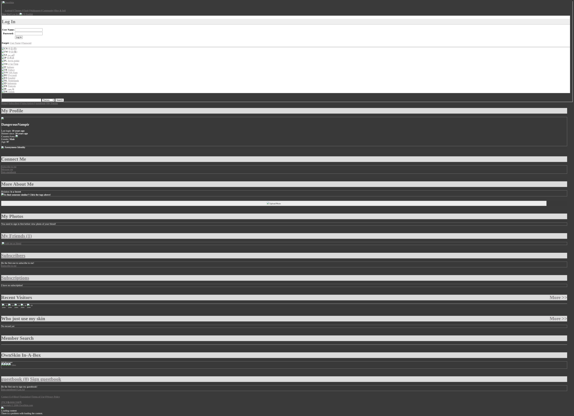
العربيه (11, 55)
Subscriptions (27, 103)
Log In (15, 14)
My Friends (52, 103)
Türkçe (11, 70)
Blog (15, 396)
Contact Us (6, 396)
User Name (15, 43)
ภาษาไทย (13, 64)
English (29, 14)
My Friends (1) (16, 236)
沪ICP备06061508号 (11, 402)
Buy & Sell (60, 10)
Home (4, 103)
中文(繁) (13, 51)
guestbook (40, 103)
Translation (25, 396)
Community (47, 10)
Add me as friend (13, 243)
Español (11, 78)
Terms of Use (38, 396)
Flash (25, 10)
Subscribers (14, 103)
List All (21, 389)
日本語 (10, 57)
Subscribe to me (8, 166)
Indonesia (11, 83)
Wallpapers (35, 10)
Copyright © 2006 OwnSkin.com (17, 405)
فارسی (10, 89)
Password (26, 43)
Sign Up (6, 14)
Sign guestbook (8, 172)
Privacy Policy (53, 396)
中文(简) (12, 48)
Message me (7, 169)
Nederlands (13, 80)
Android (9, 10)
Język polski (13, 60)
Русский (12, 75)
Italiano (10, 67)
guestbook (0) (15, 379)
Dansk (11, 91)
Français (12, 86)
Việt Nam (12, 72)
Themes (18, 10)
